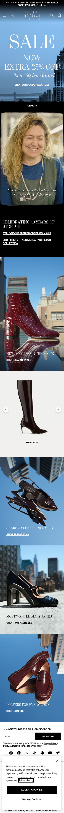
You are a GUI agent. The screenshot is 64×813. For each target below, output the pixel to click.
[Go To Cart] (59, 15)
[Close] (57, 761)
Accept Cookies (31, 789)
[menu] (4, 15)
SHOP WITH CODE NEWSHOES (32, 84)
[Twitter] (27, 752)
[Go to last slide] (6, 410)
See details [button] (41, 5)
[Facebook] (19, 752)
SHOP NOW (32, 442)
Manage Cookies (31, 799)
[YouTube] (50, 752)
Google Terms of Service (24, 746)
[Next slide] (58, 410)
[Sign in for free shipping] (12, 15)
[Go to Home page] (32, 15)
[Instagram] (11, 752)
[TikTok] (34, 752)
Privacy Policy (26, 780)
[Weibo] (58, 752)
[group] (32, 409)
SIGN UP (48, 736)
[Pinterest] (42, 752)
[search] (52, 15)
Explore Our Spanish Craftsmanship (27, 233)
